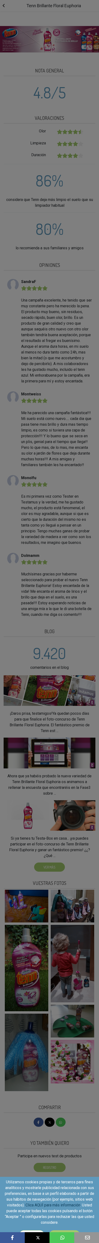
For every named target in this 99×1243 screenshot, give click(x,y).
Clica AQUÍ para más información (52, 1205)
